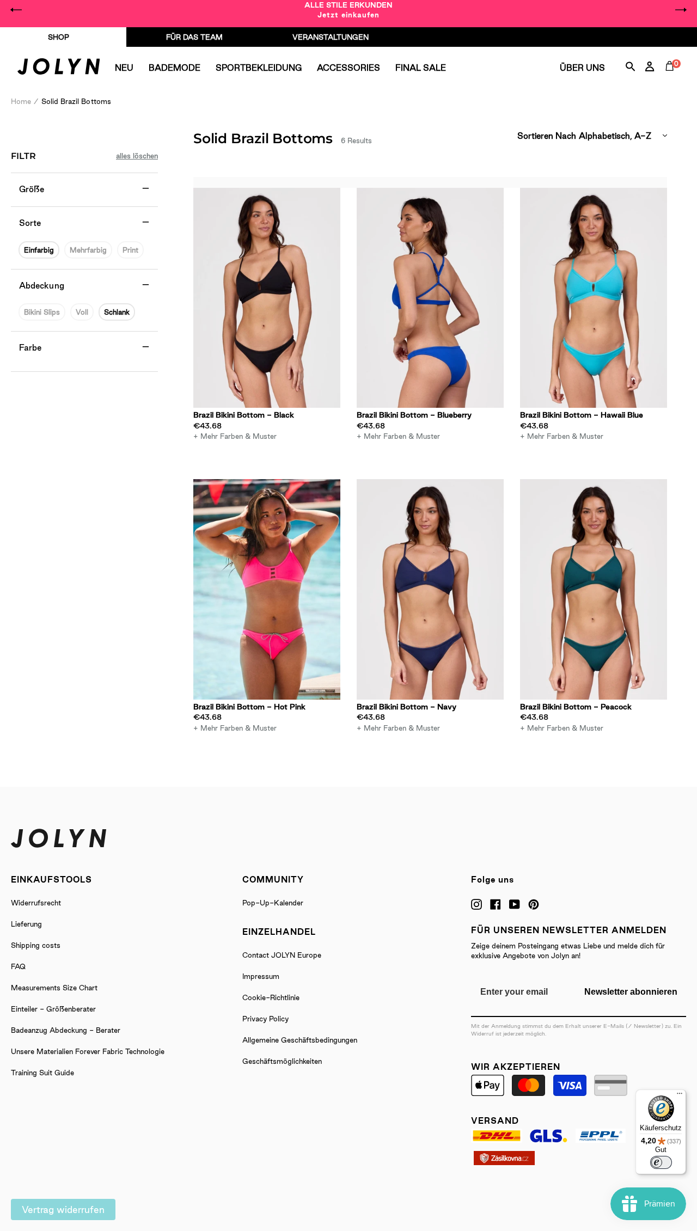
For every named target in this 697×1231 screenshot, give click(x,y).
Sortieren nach (546, 135)
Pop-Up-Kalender (272, 903)
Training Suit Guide (42, 1072)
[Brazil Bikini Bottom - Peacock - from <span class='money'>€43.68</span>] (593, 589)
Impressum (260, 976)
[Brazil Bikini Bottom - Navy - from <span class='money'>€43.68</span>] (430, 589)
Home (21, 101)
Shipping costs (35, 945)
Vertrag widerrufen (63, 1209)
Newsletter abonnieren (630, 991)
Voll (82, 312)
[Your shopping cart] (672, 78)
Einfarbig (39, 250)
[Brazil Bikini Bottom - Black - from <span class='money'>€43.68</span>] (266, 298)
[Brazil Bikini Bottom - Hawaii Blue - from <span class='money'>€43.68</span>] (593, 298)
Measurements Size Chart (54, 987)
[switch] (661, 1162)
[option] (348, 10)
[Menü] (679, 1096)
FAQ (18, 966)
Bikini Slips (42, 312)
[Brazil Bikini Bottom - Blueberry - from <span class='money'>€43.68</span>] (430, 298)
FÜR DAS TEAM (194, 37)
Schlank (117, 312)
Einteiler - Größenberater (53, 1009)
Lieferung (26, 924)
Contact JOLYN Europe (281, 955)
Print (130, 250)
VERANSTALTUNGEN (330, 37)
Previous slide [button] (16, 9)
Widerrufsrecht (36, 903)
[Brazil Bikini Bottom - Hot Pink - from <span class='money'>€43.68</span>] (266, 589)
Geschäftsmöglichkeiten (282, 1061)
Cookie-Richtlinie (270, 997)
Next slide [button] (680, 9)
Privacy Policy (265, 1018)
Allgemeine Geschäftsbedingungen (299, 1040)
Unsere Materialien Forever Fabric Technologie (87, 1051)
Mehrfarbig (88, 250)
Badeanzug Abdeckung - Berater (65, 1030)
